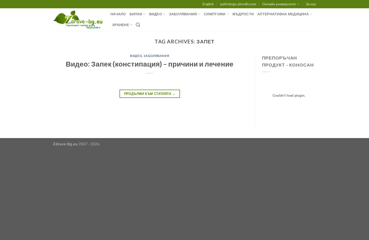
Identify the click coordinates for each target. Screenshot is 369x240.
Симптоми (214, 14)
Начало (118, 14)
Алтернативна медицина (283, 14)
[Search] (138, 25)
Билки (136, 14)
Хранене (120, 25)
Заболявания (183, 14)
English (208, 4)
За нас (311, 4)
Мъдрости (243, 14)
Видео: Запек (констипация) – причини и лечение (149, 63)
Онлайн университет (279, 4)
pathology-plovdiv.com (238, 4)
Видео (155, 14)
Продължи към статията (149, 94)
